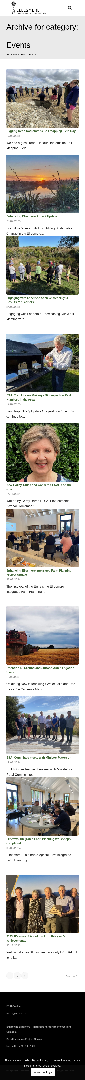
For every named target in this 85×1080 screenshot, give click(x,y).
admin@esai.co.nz (16, 1013)
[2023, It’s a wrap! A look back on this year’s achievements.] (42, 904)
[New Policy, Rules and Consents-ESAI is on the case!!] (42, 452)
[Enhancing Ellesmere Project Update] (42, 184)
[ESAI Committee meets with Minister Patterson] (42, 725)
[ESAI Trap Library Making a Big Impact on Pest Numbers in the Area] (42, 363)
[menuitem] (68, 8)
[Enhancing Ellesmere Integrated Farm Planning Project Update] (42, 538)
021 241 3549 (28, 1046)
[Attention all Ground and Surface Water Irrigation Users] (42, 635)
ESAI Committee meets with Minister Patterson (38, 757)
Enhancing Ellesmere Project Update (31, 216)
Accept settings (43, 1072)
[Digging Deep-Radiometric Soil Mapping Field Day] (42, 98)
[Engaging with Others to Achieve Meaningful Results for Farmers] (42, 265)
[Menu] (77, 8)
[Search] (68, 8)
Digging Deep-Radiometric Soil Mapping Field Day (41, 131)
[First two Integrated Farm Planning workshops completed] (42, 806)
